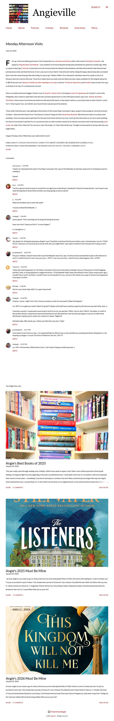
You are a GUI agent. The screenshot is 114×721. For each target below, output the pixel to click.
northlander (81, 143)
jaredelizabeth (17, 252)
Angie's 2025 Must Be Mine (26, 571)
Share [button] (8, 149)
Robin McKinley (12, 146)
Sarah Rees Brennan (69, 114)
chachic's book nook (28, 143)
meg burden (70, 143)
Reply (14, 180)
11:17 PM (27, 330)
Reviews (64, 27)
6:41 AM (24, 267)
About (21, 27)
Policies (35, 27)
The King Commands (92, 61)
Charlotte (25, 68)
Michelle (15, 286)
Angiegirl (15, 216)
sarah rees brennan (28, 146)
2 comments (18, 487)
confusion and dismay (63, 61)
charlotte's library (47, 143)
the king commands (71, 146)
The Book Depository (73, 82)
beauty (15, 143)
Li (13, 199)
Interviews (80, 27)
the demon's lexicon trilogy (49, 146)
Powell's (88, 82)
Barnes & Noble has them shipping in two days (39, 82)
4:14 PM (25, 166)
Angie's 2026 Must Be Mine (26, 678)
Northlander (34, 65)
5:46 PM (23, 216)
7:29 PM (22, 238)
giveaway (60, 143)
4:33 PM (18, 199)
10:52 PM (27, 252)
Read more (103, 487)
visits (83, 146)
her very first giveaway (77, 93)
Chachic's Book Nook (52, 93)
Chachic (15, 238)
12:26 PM (23, 298)
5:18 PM (23, 286)
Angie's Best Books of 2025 (26, 463)
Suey (14, 185)
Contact (49, 27)
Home (9, 27)
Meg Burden (23, 65)
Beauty (91, 97)
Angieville (53, 716)
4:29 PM (20, 185)
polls (90, 143)
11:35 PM (23, 344)
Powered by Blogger (58, 712)
